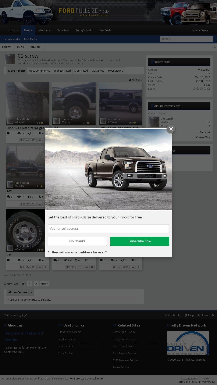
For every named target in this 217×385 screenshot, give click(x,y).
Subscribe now (140, 241)
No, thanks (77, 241)
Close (171, 129)
